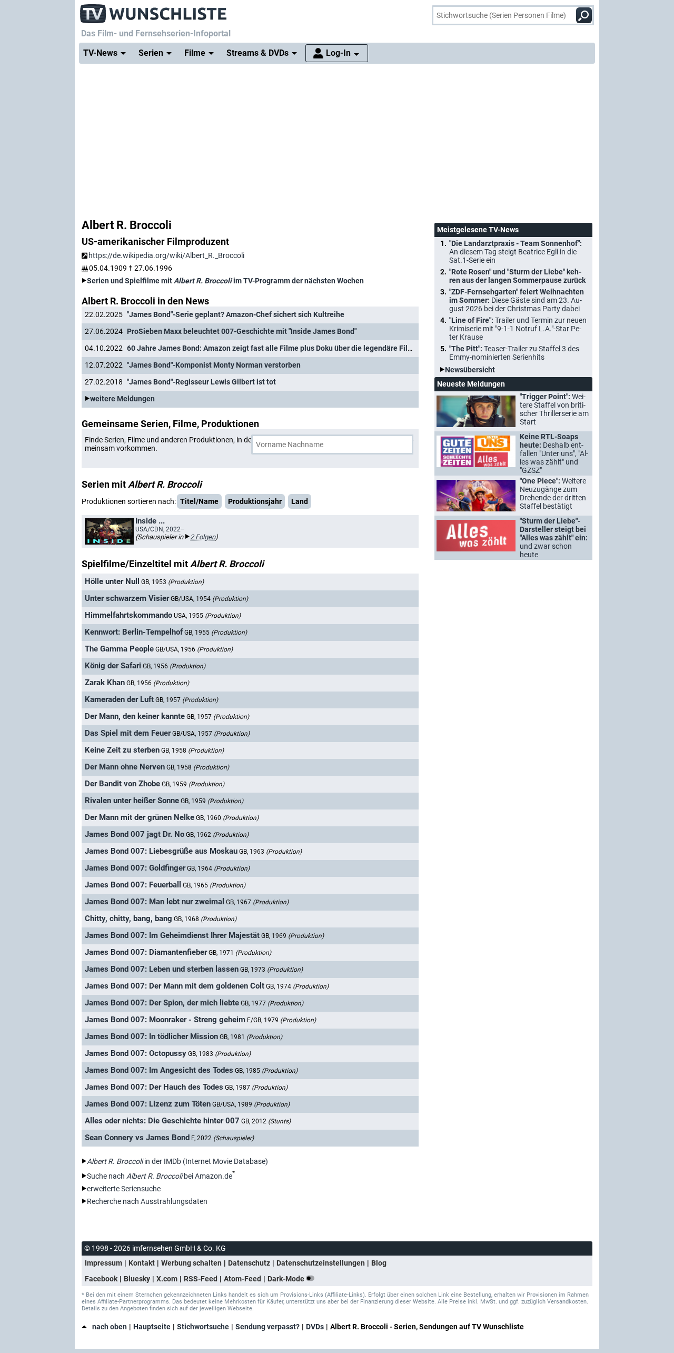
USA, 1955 (207, 615)
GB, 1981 (251, 1037)
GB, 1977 (272, 1003)
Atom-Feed (242, 1279)
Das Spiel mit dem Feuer (128, 733)
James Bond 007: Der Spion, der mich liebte (162, 1003)
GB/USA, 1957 (211, 733)
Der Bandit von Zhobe (122, 783)
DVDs (315, 1326)
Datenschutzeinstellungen (320, 1263)
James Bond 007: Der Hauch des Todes (154, 1087)
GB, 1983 (219, 1054)
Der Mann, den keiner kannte (135, 716)
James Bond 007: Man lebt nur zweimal (154, 901)
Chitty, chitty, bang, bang (128, 918)
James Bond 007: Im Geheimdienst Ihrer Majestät (172, 935)
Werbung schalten (191, 1263)
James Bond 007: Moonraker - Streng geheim (165, 1019)
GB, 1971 (240, 952)
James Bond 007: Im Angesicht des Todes (159, 1070)
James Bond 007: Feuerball (133, 885)
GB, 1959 (193, 784)
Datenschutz (249, 1263)
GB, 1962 (217, 834)
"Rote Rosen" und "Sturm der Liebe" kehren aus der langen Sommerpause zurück (517, 276)
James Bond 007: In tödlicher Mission (151, 1036)
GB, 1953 (172, 582)
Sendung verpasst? (267, 1326)
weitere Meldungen (122, 398)
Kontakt (141, 1263)
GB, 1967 (257, 902)
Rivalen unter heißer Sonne (132, 800)
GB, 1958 (192, 750)
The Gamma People (119, 649)
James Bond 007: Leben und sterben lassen (162, 969)
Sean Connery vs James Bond (137, 1137)
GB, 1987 (256, 1087)
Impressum (103, 1263)
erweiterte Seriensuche (124, 1188)
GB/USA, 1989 (251, 1104)
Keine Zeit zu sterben (122, 750)
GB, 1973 (271, 969)
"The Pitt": (514, 352)
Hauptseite (152, 1326)
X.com (166, 1279)
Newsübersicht (470, 370)
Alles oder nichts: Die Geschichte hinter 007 (162, 1120)
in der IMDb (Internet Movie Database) (177, 1161)
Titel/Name (199, 501)
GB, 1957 (186, 700)
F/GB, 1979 (281, 1020)
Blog (378, 1263)
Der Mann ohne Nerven (125, 767)
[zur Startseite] (154, 10)
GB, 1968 (205, 919)
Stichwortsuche (203, 1326)
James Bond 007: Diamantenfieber (146, 952)
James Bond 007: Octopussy (135, 1053)
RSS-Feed (200, 1279)
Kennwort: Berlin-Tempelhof (134, 632)
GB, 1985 (266, 1070)
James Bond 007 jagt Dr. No (134, 834)
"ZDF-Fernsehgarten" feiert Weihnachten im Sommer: (516, 300)
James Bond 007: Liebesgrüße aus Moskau (161, 851)
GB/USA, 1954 (209, 599)
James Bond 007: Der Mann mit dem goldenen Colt (174, 986)
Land (299, 501)
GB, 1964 (218, 868)
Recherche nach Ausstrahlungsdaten (147, 1201)
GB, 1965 (214, 885)
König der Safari (113, 665)
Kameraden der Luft (119, 699)
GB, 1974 (297, 986)
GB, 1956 (174, 666)
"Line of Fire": (518, 328)
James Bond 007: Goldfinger (135, 868)
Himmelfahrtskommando (128, 615)
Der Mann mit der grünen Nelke (139, 817)
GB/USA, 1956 (194, 649)
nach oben (109, 1326)
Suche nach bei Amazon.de (159, 1176)
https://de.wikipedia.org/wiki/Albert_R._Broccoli (166, 255)
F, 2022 (222, 1138)
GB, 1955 (215, 632)
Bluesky (137, 1279)
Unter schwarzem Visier (127, 598)
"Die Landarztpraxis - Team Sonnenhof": (515, 251)
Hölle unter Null (112, 581)
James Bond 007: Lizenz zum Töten (148, 1104)
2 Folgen (202, 537)
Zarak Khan (105, 682)
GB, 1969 (292, 936)
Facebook (101, 1279)
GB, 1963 (270, 851)
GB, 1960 (227, 818)
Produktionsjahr (255, 501)
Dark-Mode (286, 1279)
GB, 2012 (266, 1121)
